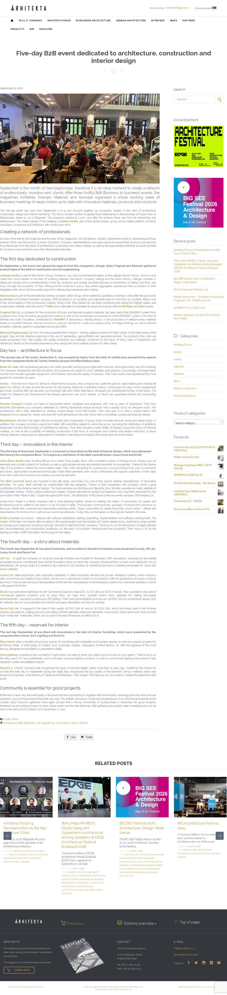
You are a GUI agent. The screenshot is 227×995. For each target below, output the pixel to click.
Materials (179, 373)
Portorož (215, 854)
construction (63, 722)
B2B (20, 722)
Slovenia (182, 857)
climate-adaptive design (74, 876)
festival (206, 854)
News (15, 719)
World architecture (184, 395)
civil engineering (45, 722)
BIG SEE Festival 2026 (137, 858)
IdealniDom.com (198, 987)
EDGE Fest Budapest (94, 879)
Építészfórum (68, 883)
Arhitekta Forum (183, 344)
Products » (75, 923)
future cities (68, 886)
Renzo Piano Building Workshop (143, 869)
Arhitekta (19, 987)
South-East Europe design (132, 872)
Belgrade (29, 722)
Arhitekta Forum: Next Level (189, 307)
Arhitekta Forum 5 (18, 855)
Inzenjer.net (213, 987)
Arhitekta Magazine (38, 855)
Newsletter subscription (186, 954)
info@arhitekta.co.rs (184, 948)
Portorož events (138, 865)
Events (7, 719)
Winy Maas (67, 893)
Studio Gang (82, 890)
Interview (179, 366)
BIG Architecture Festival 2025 (191, 289)
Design (178, 352)
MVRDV (79, 886)
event (74, 722)
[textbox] (198, 423)
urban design (96, 890)
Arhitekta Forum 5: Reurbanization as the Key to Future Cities (25, 828)
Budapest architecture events (82, 872)
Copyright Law (124, 989)
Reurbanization (11, 862)
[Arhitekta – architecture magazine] (28, 8)
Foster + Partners (145, 862)
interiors (83, 722)
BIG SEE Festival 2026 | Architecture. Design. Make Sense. (142, 828)
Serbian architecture (185, 388)
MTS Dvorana (34, 858)
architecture (10, 722)
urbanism (25, 862)
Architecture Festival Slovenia (141, 855)
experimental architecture (90, 883)
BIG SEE (197, 854)
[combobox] (198, 421)
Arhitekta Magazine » (177, 7)
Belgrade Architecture (15, 858)
